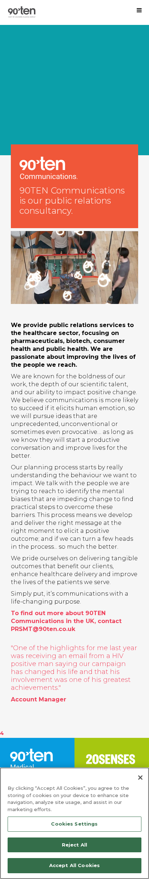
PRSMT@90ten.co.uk (43, 629)
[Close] (140, 778)
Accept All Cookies (74, 865)
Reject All (74, 845)
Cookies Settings (74, 824)
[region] (74, 823)
